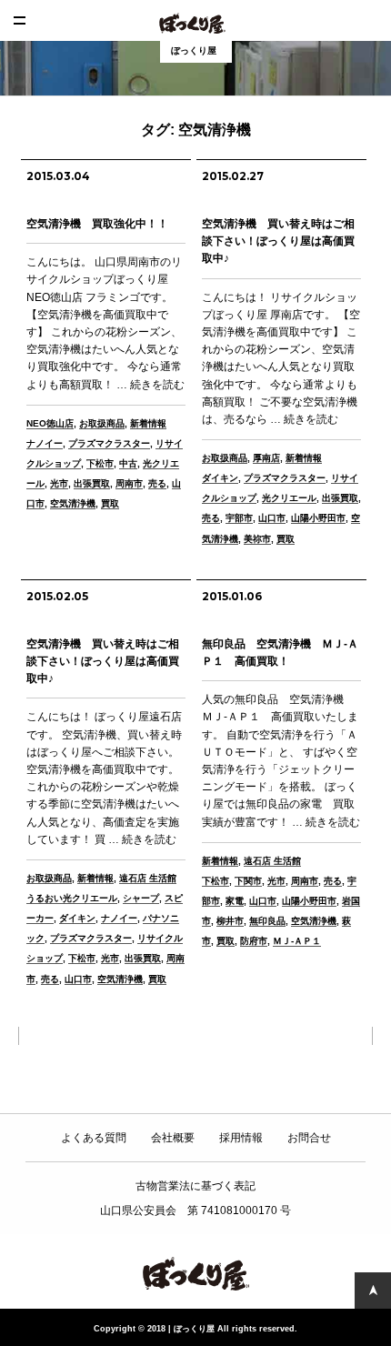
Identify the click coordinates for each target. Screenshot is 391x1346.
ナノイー (44, 443)
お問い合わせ (370, 20)
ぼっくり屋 (195, 23)
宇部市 (239, 518)
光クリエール (289, 498)
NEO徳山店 (50, 423)
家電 (235, 901)
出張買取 (92, 483)
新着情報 (148, 423)
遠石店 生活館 (147, 878)
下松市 (100, 463)
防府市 (253, 941)
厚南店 (266, 458)
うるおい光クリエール (71, 898)
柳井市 (230, 921)
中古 (128, 463)
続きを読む (157, 384)
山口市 (272, 518)
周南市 (129, 483)
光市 (59, 483)
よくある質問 (93, 1137)
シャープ (141, 898)
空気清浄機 (72, 503)
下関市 (248, 881)
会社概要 (173, 1137)
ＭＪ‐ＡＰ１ (297, 941)
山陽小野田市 (318, 518)
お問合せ (309, 1137)
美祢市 (257, 539)
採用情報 (241, 1137)
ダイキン (220, 478)
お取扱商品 (102, 423)
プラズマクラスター (109, 443)
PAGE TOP (373, 1290)
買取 (110, 503)
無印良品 (267, 921)
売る (157, 483)
